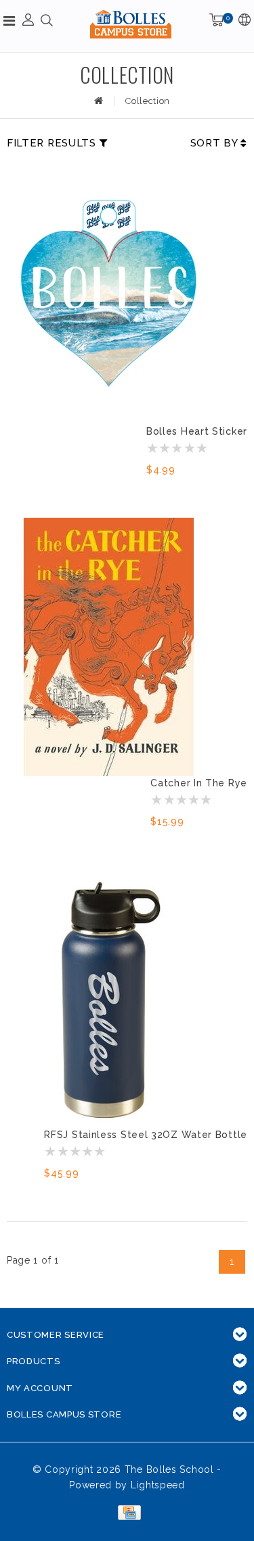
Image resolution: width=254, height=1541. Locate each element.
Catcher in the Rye (198, 783)
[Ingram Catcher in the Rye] (108, 647)
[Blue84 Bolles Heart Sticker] (108, 295)
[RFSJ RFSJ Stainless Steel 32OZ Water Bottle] (108, 998)
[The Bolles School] (130, 23)
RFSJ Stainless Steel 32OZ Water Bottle (145, 1134)
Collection (147, 101)
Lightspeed (158, 1485)
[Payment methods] (127, 1512)
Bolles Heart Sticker (196, 431)
